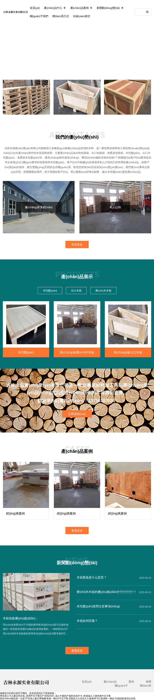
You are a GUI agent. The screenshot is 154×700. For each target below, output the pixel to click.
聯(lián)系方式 (60, 16)
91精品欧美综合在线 (125, 698)
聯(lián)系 (145, 685)
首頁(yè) (35, 7)
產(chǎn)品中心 (53, 7)
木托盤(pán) (133, 152)
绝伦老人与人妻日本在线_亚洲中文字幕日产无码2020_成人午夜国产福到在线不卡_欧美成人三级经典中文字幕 (55, 696)
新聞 (148, 681)
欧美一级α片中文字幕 (57, 698)
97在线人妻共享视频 (35, 698)
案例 (131, 681)
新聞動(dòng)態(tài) (109, 7)
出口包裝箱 (98, 152)
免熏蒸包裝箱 (115, 152)
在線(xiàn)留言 (81, 16)
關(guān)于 (121, 685)
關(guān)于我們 (39, 16)
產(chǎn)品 (110, 681)
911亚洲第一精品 (105, 698)
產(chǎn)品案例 (79, 7)
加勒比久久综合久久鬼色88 (82, 698)
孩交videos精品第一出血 (12, 698)
